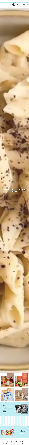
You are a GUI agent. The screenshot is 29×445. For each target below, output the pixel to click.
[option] (14, 421)
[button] (23, 4)
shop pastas (14, 191)
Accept (14, 443)
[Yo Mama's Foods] (14, 4)
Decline (23, 443)
